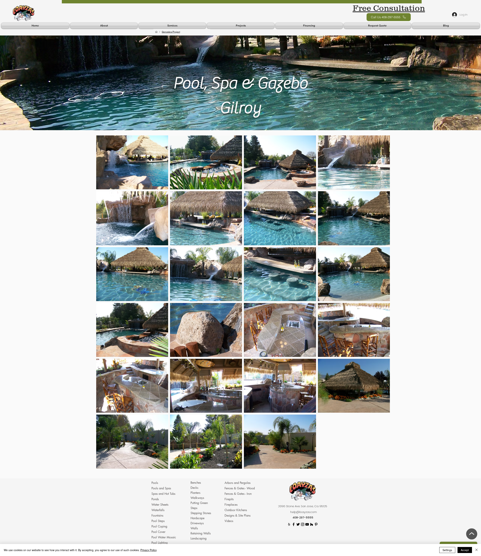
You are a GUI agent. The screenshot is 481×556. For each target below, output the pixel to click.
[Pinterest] (316, 524)
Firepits (229, 499)
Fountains (157, 515)
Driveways (197, 523)
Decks (194, 488)
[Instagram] (302, 524)
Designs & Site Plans (237, 515)
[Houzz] (311, 524)
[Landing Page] (156, 32)
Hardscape (197, 518)
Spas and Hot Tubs (163, 494)
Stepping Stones (201, 513)
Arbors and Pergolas (237, 483)
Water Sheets (159, 505)
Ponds (155, 499)
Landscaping (198, 538)
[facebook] (293, 524)
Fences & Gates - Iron (238, 494)
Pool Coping (159, 526)
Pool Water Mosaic (163, 537)
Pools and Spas (161, 488)
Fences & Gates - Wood (240, 488)
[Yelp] (289, 524)
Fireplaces (231, 505)
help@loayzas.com (303, 512)
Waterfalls (157, 510)
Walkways (197, 498)
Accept (465, 550)
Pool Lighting (159, 543)
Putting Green (199, 503)
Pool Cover (158, 532)
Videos (229, 521)
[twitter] (298, 524)
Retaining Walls (201, 533)
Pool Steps (158, 521)
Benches (196, 483)
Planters (195, 493)
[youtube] (307, 524)
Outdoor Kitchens (236, 510)
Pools (154, 483)
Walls (194, 528)
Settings (447, 550)
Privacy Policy (148, 550)
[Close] (476, 550)
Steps (194, 508)
